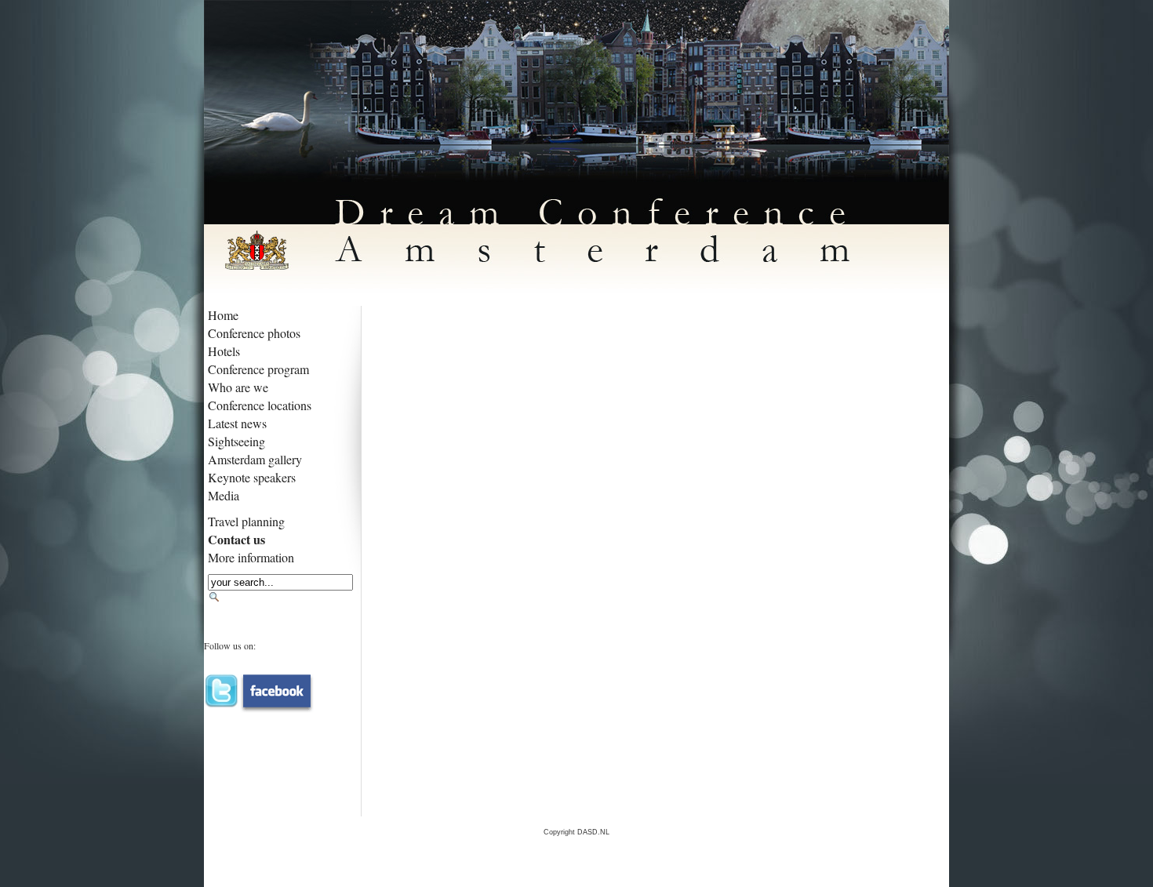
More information (251, 557)
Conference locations (259, 405)
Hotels (224, 351)
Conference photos (254, 333)
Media (223, 495)
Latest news (237, 423)
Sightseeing (236, 441)
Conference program (258, 369)
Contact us (236, 539)
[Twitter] (221, 687)
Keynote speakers (252, 477)
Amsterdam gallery (255, 459)
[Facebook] (277, 687)
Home (223, 315)
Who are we (238, 387)
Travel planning (246, 521)
